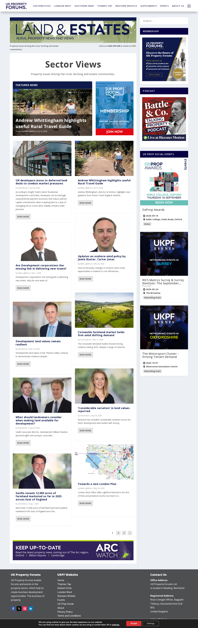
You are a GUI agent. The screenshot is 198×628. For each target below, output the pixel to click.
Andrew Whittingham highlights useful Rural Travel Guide (51, 123)
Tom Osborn (85, 339)
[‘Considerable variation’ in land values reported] (104, 386)
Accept (134, 623)
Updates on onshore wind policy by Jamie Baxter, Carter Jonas (102, 257)
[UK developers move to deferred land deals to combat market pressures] (42, 158)
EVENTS (164, 5)
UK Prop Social (65, 604)
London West (64, 592)
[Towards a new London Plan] (104, 462)
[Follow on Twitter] (19, 608)
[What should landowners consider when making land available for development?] (42, 395)
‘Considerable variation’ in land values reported (104, 409)
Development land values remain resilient (38, 342)
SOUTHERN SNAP (84, 5)
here (133, 46)
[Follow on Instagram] (24, 608)
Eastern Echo (64, 588)
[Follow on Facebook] (13, 608)
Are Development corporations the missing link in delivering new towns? (41, 267)
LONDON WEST (62, 5)
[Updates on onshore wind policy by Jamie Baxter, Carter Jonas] (104, 234)
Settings (151, 623)
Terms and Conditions (69, 615)
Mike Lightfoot (30, 131)
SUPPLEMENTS (148, 5)
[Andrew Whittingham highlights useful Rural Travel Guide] (104, 158)
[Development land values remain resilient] (42, 319)
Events (61, 600)
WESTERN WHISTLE (126, 5)
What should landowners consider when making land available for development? (39, 420)
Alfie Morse (22, 188)
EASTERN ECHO (42, 5)
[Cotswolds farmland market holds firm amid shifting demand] (104, 310)
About (60, 608)
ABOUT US (178, 5)
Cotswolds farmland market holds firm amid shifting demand (101, 333)
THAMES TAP (104, 5)
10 (88, 92)
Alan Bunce (22, 349)
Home (60, 580)
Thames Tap (64, 584)
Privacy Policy (65, 611)
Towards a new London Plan (97, 484)
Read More (23, 216)
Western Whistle (66, 596)
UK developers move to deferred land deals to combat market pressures (41, 182)
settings (115, 625)
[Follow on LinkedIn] (30, 608)
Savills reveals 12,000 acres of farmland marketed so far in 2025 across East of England (38, 496)
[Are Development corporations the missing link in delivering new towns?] (42, 243)
